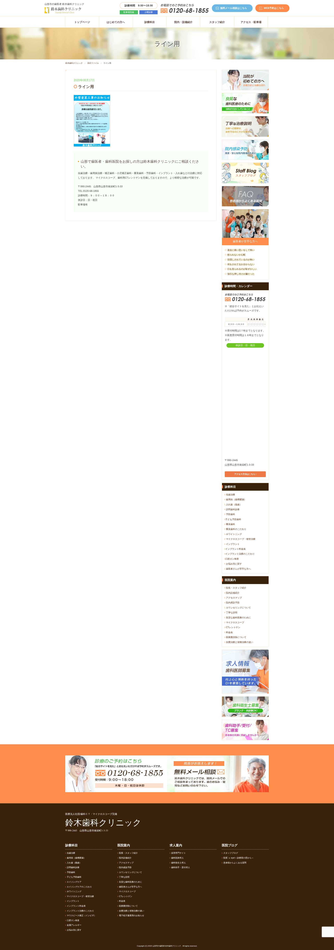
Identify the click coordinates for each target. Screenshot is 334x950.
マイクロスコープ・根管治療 (240, 539)
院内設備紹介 (232, 593)
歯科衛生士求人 (178, 863)
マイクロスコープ (234, 622)
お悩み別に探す (233, 563)
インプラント (232, 544)
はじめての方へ (116, 22)
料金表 (229, 632)
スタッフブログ (230, 853)
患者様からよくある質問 (234, 863)
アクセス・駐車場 (251, 22)
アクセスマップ (233, 597)
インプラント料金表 (235, 549)
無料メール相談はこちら (233, 8)
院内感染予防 (232, 602)
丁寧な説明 (231, 612)
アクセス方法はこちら (245, 474)
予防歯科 (230, 514)
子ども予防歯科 (233, 519)
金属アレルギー (74, 925)
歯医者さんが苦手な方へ (238, 568)
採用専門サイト (178, 853)
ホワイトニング (233, 534)
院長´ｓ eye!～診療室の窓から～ (238, 858)
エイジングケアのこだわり (79, 887)
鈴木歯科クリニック (74, 63)
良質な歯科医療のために (238, 617)
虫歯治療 (230, 494)
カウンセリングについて (238, 607)
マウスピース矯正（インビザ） (81, 915)
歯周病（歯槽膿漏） (235, 499)
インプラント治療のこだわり (240, 554)
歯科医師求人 (177, 858)
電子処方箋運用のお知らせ (131, 915)
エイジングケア (74, 882)
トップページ (82, 22)
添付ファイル (93, 63)
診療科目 (149, 22)
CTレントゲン (232, 627)
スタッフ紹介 (217, 22)
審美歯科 (230, 524)
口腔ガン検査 (232, 559)
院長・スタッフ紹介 (235, 587)
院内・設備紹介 (183, 22)
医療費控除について (235, 637)
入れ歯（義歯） (233, 504)
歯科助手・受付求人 (180, 867)
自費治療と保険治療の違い (239, 642)
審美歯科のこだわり (235, 529)
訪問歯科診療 (232, 509)
